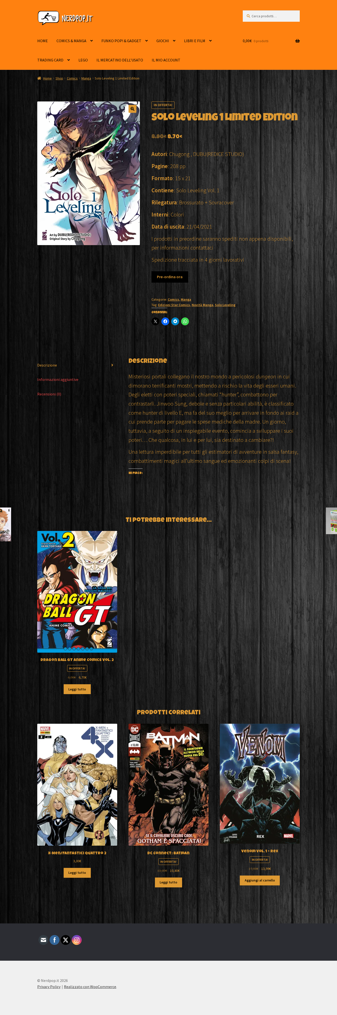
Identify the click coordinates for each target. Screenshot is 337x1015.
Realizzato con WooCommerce (90, 986)
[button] (132, 109)
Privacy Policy (48, 986)
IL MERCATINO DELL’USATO (119, 60)
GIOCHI (162, 40)
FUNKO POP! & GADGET (121, 40)
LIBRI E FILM (194, 40)
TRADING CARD (50, 60)
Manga (86, 78)
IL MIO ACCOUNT (166, 60)
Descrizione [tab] (47, 365)
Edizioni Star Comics (174, 305)
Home (47, 78)
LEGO (83, 60)
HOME (42, 40)
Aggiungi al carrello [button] (260, 880)
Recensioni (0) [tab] (49, 393)
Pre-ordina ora (170, 276)
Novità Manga (202, 305)
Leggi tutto (77, 689)
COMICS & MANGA (71, 40)
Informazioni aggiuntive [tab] (57, 379)
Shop (59, 78)
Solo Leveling (225, 305)
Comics (72, 78)
